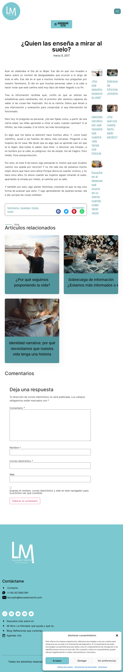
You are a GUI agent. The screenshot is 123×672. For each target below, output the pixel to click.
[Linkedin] (11, 613)
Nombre (15, 447)
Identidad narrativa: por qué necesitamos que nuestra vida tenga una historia (32, 348)
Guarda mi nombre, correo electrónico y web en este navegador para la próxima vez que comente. (49, 491)
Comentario (17, 408)
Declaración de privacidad (86, 667)
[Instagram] (4, 613)
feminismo (13, 207)
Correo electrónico (21, 461)
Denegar (82, 660)
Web (12, 474)
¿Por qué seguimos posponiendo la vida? (100, 89)
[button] (117, 635)
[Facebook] (24, 613)
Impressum (102, 667)
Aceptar (57, 660)
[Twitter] (31, 613)
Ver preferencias (107, 660)
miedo (35, 207)
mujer (10, 211)
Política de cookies (65, 667)
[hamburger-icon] (117, 11)
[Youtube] (18, 613)
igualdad (25, 207)
